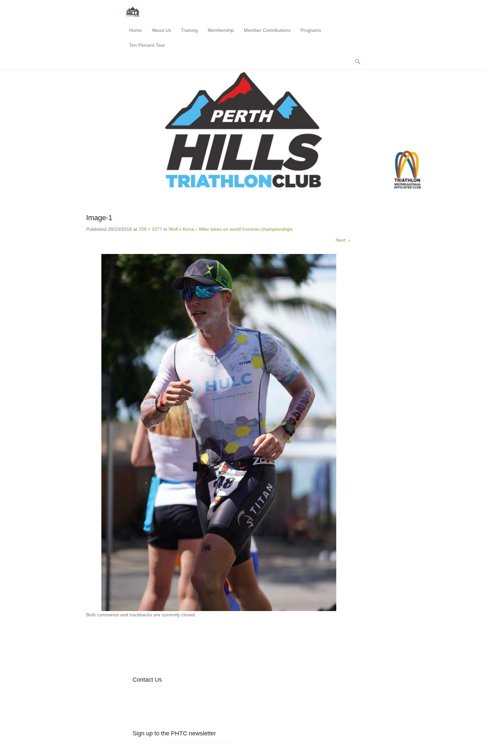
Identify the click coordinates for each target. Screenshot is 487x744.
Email (194, 693)
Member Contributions (267, 30)
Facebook (138, 693)
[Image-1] (218, 432)
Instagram (180, 693)
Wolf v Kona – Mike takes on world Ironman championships (231, 229)
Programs (310, 30)
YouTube (166, 693)
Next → (343, 240)
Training (189, 30)
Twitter (152, 693)
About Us (161, 30)
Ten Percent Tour (147, 45)
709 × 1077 (150, 229)
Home (135, 30)
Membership (221, 30)
